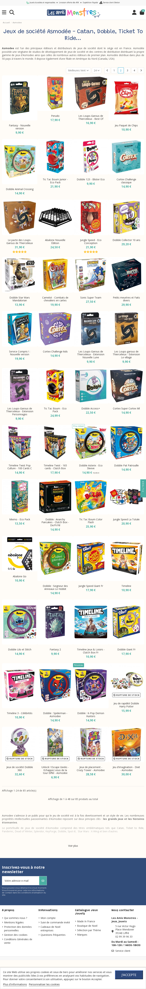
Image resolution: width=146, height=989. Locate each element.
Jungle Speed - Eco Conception (90, 241)
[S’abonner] (43, 880)
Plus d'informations (15, 984)
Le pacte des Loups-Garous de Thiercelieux (19, 241)
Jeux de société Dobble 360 (19, 768)
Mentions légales (14, 922)
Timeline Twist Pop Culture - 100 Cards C (19, 467)
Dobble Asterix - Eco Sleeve (91, 467)
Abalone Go (19, 576)
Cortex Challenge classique (126, 181)
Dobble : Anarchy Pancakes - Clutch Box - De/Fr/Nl (55, 522)
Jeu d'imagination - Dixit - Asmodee (126, 768)
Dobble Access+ (90, 408)
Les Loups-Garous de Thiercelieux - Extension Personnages (19, 411)
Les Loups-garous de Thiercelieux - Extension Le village (126, 354)
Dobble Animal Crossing (19, 189)
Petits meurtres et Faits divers (126, 299)
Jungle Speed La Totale (126, 519)
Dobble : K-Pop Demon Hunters (90, 714)
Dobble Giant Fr (126, 649)
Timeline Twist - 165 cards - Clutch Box (55, 467)
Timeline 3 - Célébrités (19, 713)
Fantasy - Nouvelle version (19, 127)
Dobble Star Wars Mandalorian (19, 299)
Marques (82, 934)
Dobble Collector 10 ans (126, 240)
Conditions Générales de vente (18, 941)
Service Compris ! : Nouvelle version (19, 353)
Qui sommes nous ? (15, 918)
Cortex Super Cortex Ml (126, 408)
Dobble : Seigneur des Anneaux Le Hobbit (55, 587)
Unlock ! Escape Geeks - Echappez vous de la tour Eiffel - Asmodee (55, 770)
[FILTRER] (143, 494)
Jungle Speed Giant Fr (91, 586)
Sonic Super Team (90, 297)
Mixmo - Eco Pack (19, 519)
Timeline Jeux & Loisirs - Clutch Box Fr (91, 651)
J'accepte (129, 975)
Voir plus (73, 845)
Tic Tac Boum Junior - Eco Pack (55, 181)
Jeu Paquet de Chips (126, 125)
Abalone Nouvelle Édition (55, 241)
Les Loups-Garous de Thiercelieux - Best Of (90, 117)
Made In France (86, 921)
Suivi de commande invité (55, 922)
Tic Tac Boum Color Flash (90, 521)
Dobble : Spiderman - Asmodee (55, 714)
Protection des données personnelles (18, 928)
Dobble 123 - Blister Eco (91, 179)
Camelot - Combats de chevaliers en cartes (55, 299)
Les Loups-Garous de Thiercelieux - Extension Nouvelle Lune (90, 354)
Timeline (126, 586)
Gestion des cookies (15, 934)
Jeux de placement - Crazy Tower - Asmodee (91, 768)
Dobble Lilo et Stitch (19, 649)
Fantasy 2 (55, 649)
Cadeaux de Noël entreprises (50, 928)
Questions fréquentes (53, 934)
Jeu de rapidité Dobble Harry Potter (126, 705)
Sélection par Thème (89, 930)
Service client (122, 950)
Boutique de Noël (87, 925)
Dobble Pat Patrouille (126, 465)
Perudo (55, 115)
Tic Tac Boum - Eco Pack (55, 410)
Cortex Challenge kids (55, 351)
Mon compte (48, 918)
